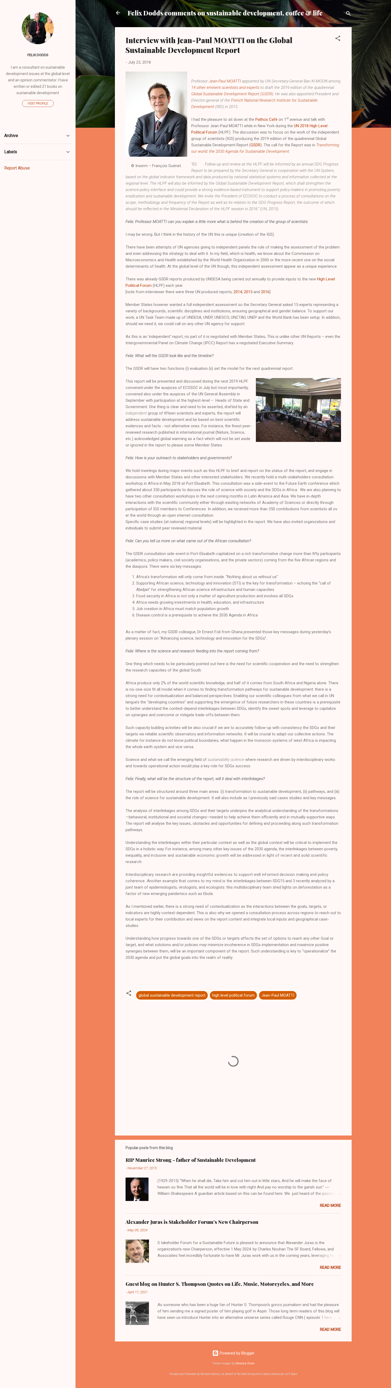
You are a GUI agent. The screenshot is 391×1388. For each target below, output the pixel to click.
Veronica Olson (245, 1363)
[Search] (348, 14)
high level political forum (233, 995)
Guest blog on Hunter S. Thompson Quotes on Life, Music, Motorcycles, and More (220, 1284)
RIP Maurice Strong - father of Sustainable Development (191, 1160)
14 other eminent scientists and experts (225, 87)
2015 (248, 291)
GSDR (255, 145)
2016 (265, 291)
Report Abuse (17, 168)
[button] (338, 39)
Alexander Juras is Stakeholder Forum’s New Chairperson (192, 1222)
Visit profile (38, 103)
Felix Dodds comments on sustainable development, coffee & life (225, 13)
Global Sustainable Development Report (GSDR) (232, 94)
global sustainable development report (172, 995)
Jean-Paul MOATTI (225, 81)
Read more (330, 1205)
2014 (238, 291)
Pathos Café (266, 119)
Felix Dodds (37, 55)
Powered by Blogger (237, 1353)
